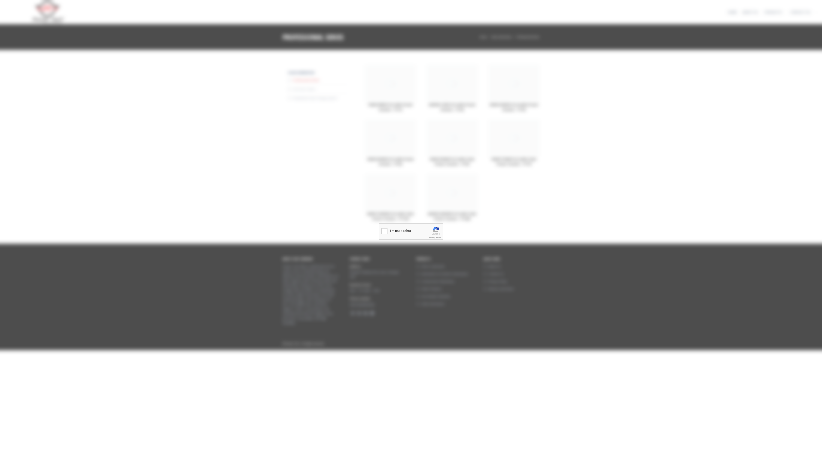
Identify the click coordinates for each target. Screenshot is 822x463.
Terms (438, 238)
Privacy (432, 238)
